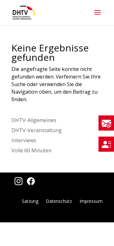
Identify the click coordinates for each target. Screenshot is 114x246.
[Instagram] (17, 183)
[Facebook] (29, 183)
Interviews (23, 140)
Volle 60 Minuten (31, 150)
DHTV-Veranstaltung (36, 130)
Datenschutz (59, 201)
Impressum (91, 201)
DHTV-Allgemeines (33, 120)
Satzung (30, 201)
